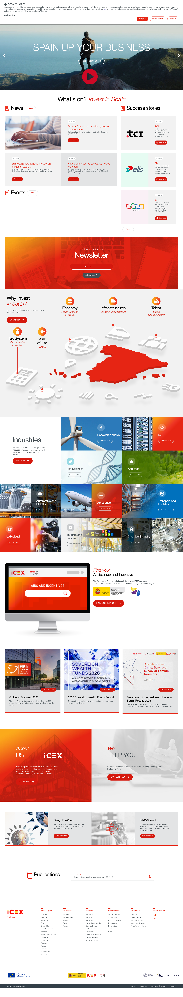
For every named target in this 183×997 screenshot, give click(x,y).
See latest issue (90, 275)
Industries (20, 461)
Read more (73, 140)
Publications (45, 943)
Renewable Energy (92, 937)
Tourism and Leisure (92, 940)
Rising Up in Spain (137, 920)
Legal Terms (133, 986)
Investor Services (136, 917)
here (104, 9)
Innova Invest (135, 915)
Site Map (163, 986)
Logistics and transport (93, 935)
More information (89, 70)
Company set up (113, 917)
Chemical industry (92, 926)
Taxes (110, 929)
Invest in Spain (46, 911)
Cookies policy (154, 986)
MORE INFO (24, 782)
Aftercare (44, 917)
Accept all (142, 19)
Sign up (87, 267)
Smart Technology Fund (138, 926)
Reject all (173, 19)
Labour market (113, 923)
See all (30, 109)
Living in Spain (113, 926)
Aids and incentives (114, 915)
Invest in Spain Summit (48, 935)
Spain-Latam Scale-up (138, 923)
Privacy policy (144, 986)
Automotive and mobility (93, 923)
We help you (135, 911)
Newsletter (44, 940)
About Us (44, 915)
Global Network (46, 926)
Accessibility (172, 986)
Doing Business (114, 911)
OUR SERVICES (118, 777)
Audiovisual (89, 920)
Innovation (44, 932)
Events (43, 923)
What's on (44, 955)
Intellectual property (114, 920)
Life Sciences (90, 932)
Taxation (66, 926)
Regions (43, 946)
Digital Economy (91, 929)
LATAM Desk (45, 937)
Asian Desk (44, 920)
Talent (65, 923)
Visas (110, 932)
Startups (43, 949)
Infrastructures (68, 917)
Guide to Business (47, 929)
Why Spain (67, 911)
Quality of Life (67, 920)
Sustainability (45, 952)
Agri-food (89, 917)
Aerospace (89, 915)
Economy (66, 915)
